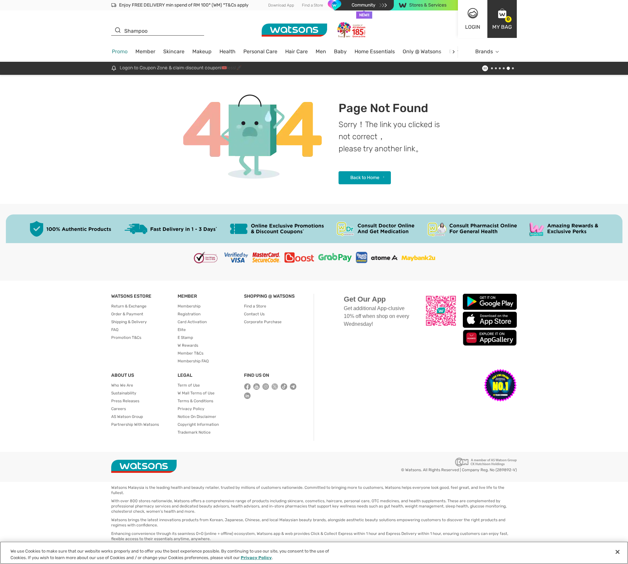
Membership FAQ (193, 361)
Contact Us (254, 314)
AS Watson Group (127, 416)
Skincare (173, 51)
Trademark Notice (194, 432)
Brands (484, 51)
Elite (182, 329)
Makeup (202, 51)
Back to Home (364, 177)
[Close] (617, 552)
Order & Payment (127, 314)
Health (227, 51)
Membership (189, 306)
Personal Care (260, 51)
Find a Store (312, 5)
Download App (281, 5)
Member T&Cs (190, 353)
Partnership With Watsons (135, 424)
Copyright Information (198, 424)
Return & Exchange (129, 306)
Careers (118, 408)
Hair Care (296, 51)
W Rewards (188, 345)
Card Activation (192, 322)
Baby (340, 51)
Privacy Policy (191, 408)
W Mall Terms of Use (196, 393)
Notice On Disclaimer (197, 416)
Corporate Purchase (263, 322)
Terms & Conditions (195, 401)
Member (145, 51)
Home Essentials (375, 51)
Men (321, 51)
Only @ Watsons (422, 51)
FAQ (114, 329)
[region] (314, 552)
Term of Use (189, 385)
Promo (120, 51)
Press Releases (125, 401)
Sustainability (123, 393)
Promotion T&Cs (126, 337)
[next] (453, 52)
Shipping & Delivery (129, 322)
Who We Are (122, 385)
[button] (502, 19)
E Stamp (185, 337)
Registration (189, 314)
